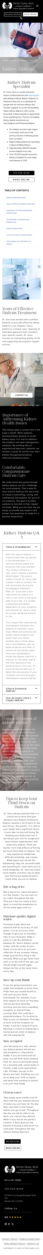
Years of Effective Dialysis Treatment (20, 204)
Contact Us (33, 1244)
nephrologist (33, 95)
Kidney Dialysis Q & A (14, 228)
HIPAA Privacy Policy (14, 1244)
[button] (21, 547)
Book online (30, 14)
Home (5, 60)
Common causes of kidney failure (19, 235)
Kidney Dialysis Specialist (16, 197)
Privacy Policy (10, 1239)
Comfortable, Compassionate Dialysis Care (18, 220)
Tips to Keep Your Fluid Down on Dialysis (18, 242)
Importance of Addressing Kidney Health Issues (19, 211)
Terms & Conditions (29, 1239)
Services (14, 60)
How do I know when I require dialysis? (18, 699)
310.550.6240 (14, 1189)
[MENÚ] (37, 5)
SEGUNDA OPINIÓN (13, 14)
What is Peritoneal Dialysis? (16, 689)
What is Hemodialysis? (18, 546)
